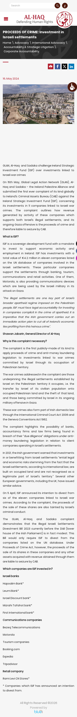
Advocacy (22, 43)
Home (7, 43)
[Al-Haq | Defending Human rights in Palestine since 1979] (45, 19)
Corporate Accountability (21, 51)
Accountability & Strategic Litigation (29, 47)
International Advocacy (48, 43)
